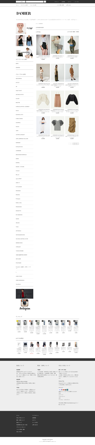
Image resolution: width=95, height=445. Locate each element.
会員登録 (63, 1)
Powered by (41, 441)
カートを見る (35, 422)
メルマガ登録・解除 (20, 429)
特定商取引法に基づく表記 (21, 424)
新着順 (77, 31)
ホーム (37, 23)
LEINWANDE (41, 23)
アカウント (57, 1)
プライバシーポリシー (21, 427)
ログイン (69, 1)
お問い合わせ (35, 424)
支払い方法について (20, 417)
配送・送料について (20, 420)
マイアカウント (35, 415)
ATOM (20, 431)
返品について (19, 422)
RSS (17, 431)
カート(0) (77, 1)
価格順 (74, 31)
